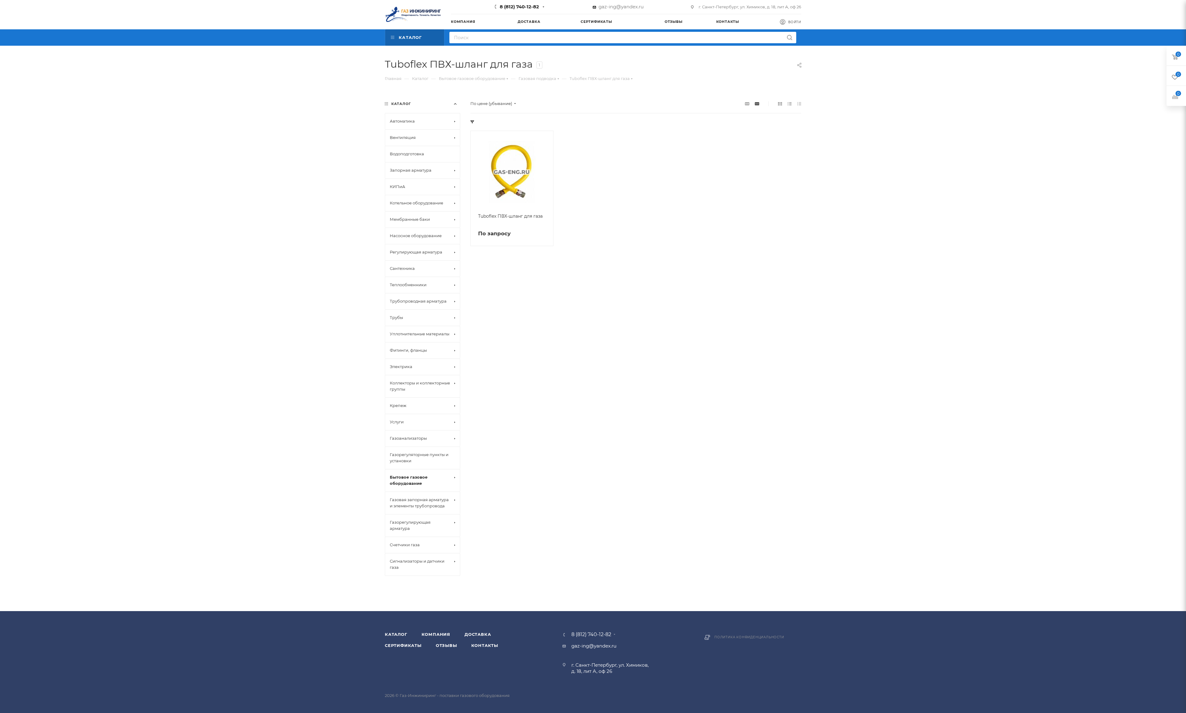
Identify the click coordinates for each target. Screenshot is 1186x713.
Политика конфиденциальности (749, 637)
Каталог (396, 634)
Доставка (478, 634)
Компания (436, 634)
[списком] (789, 104)
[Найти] (789, 37)
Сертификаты (403, 645)
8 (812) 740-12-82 (519, 7)
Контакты (484, 645)
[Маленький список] (747, 104)
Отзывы (446, 645)
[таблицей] (799, 104)
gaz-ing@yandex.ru (621, 7)
